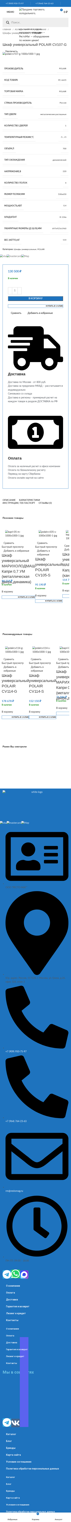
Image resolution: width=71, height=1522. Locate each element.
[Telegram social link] (67, 3)
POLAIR (62, 68)
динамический (59, 160)
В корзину (36, 298)
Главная (7, 29)
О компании (13, 1285)
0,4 (64, 206)
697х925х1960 (59, 228)
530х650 (62, 194)
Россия (63, 103)
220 (64, 171)
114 (64, 240)
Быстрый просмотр (13, 547)
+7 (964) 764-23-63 (43, 3)
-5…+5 (63, 137)
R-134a (63, 217)
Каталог (11, 1434)
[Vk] (15, 1423)
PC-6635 (62, 80)
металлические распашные (53, 114)
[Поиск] (8, 22)
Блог (9, 1441)
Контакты (12, 1320)
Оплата (10, 1292)
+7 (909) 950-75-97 (14, 3)
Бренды (11, 1448)
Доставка (12, 1299)
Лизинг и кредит (16, 1313)
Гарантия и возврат (17, 1306)
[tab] (9, 500)
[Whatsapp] (15, 1274)
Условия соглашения (18, 1461)
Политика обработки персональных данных (32, 1468)
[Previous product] (4, 39)
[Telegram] (7, 1274)
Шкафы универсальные (16, 33)
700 (64, 149)
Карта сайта (13, 1454)
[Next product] (11, 39)
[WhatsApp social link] (63, 3)
